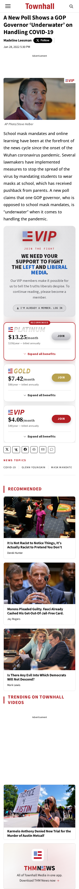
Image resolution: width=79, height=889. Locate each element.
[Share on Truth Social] (16, 449)
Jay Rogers (13, 619)
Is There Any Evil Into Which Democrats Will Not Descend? (36, 677)
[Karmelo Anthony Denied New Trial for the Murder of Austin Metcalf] (39, 805)
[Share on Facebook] (25, 449)
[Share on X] (7, 449)
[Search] (71, 6)
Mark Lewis (13, 685)
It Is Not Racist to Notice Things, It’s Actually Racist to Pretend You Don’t (34, 545)
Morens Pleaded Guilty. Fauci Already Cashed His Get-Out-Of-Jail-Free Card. (35, 611)
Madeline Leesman (18, 40)
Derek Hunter (15, 553)
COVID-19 (10, 467)
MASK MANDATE (61, 467)
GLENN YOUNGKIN (34, 467)
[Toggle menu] (8, 6)
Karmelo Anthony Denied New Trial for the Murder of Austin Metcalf (39, 833)
